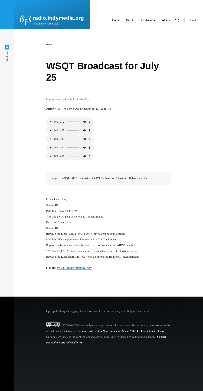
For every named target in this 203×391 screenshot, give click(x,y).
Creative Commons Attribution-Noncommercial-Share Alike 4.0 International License (115, 331)
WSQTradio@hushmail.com (74, 268)
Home (49, 44)
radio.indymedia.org (58, 18)
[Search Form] (177, 20)
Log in (193, 20)
